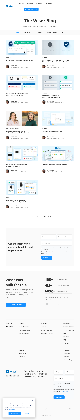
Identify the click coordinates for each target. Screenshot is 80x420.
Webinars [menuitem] (66, 343)
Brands (40, 32)
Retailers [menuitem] (43, 327)
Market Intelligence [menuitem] (24, 330)
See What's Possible (31, 9)
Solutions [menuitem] (44, 323)
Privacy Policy (12, 409)
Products (21, 3)
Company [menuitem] (67, 350)
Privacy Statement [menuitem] (47, 409)
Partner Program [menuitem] (69, 360)
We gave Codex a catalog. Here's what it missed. (19, 60)
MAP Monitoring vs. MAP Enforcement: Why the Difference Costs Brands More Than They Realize (56, 61)
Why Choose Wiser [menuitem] (68, 330)
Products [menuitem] (21, 323)
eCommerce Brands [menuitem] (46, 330)
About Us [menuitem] (67, 353)
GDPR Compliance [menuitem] (47, 416)
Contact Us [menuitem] (22, 357)
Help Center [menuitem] (22, 353)
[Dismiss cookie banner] (32, 401)
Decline (27, 413)
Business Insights (52, 32)
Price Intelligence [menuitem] (24, 327)
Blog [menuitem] (64, 333)
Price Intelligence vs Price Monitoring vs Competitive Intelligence (16, 165)
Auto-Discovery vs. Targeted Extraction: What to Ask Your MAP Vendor (17, 94)
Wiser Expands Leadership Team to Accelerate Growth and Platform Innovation (18, 132)
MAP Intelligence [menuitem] (24, 333)
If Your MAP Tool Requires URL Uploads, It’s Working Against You (51, 96)
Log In (20, 9)
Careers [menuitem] (66, 357)
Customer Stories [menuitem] (68, 327)
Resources (39, 3)
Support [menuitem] (21, 350)
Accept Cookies (14, 413)
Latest (17, 32)
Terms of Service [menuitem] (69, 409)
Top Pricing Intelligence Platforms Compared (54, 164)
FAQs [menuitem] (64, 340)
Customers (48, 3)
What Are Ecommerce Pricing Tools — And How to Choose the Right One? (16, 201)
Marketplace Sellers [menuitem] (47, 333)
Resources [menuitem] (66, 323)
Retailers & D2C (28, 32)
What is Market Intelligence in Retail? (52, 131)
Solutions (30, 3)
